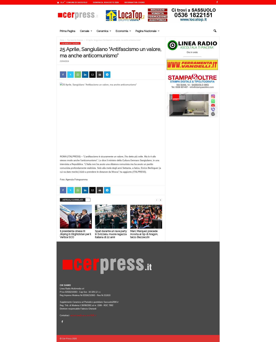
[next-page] (160, 200)
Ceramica (102, 31)
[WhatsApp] (78, 74)
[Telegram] (107, 74)
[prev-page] (156, 200)
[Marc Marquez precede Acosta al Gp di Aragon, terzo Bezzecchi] (146, 217)
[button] (214, 30)
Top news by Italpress (75, 40)
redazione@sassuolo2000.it (83, 315)
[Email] (92, 74)
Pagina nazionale (146, 31)
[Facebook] (217, 2)
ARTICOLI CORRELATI (72, 200)
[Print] (100, 74)
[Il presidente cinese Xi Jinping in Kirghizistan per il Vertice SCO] (76, 217)
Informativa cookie (134, 2)
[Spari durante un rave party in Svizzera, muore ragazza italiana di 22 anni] (111, 217)
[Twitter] (70, 74)
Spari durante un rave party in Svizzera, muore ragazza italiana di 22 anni (111, 234)
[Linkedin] (85, 74)
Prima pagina (67, 31)
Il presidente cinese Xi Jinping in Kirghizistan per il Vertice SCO (75, 234)
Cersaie (84, 31)
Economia (122, 31)
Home (62, 40)
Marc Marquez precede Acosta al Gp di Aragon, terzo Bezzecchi (144, 234)
